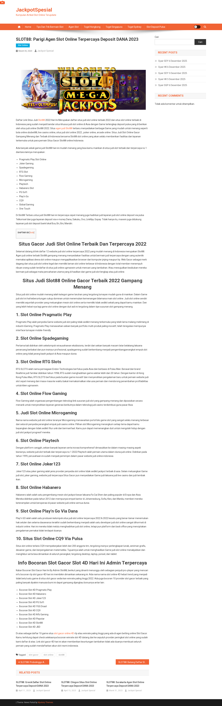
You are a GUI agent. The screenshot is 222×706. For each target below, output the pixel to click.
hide (32, 232)
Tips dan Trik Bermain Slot (49, 27)
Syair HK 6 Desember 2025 (171, 67)
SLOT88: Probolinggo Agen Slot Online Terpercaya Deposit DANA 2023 (34, 662)
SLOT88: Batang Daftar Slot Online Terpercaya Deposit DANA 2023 (133, 662)
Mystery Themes (45, 702)
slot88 (61, 655)
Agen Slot (74, 27)
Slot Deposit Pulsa (156, 27)
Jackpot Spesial (45, 51)
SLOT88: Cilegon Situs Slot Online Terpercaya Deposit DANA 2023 (79, 684)
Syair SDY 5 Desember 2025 (172, 73)
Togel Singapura (114, 27)
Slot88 (41, 120)
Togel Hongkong (92, 27)
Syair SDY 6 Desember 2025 (172, 61)
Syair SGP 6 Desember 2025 (172, 85)
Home (28, 27)
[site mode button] (197, 27)
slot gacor (33, 655)
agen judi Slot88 (64, 128)
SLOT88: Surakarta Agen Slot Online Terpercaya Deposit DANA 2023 (125, 684)
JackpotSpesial (34, 10)
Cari (157, 37)
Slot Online (23, 45)
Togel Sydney (134, 27)
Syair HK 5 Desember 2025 (171, 79)
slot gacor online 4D (64, 633)
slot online (48, 655)
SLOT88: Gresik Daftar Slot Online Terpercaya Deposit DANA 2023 (33, 684)
